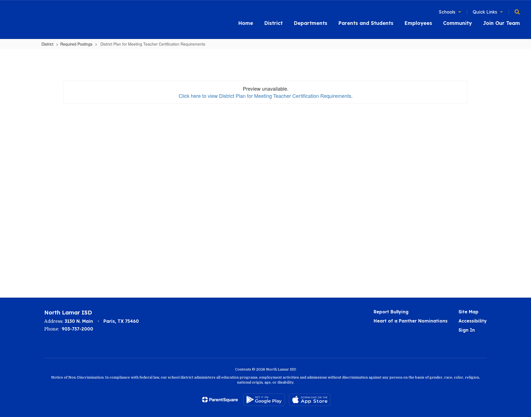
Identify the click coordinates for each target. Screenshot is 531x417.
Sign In (467, 330)
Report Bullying (391, 311)
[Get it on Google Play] (264, 400)
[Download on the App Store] (309, 400)
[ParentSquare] (220, 399)
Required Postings (76, 44)
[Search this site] (517, 12)
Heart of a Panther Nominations (410, 321)
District (47, 44)
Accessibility (473, 321)
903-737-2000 (77, 329)
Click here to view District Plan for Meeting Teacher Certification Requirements (265, 95)
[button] (450, 12)
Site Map (468, 311)
